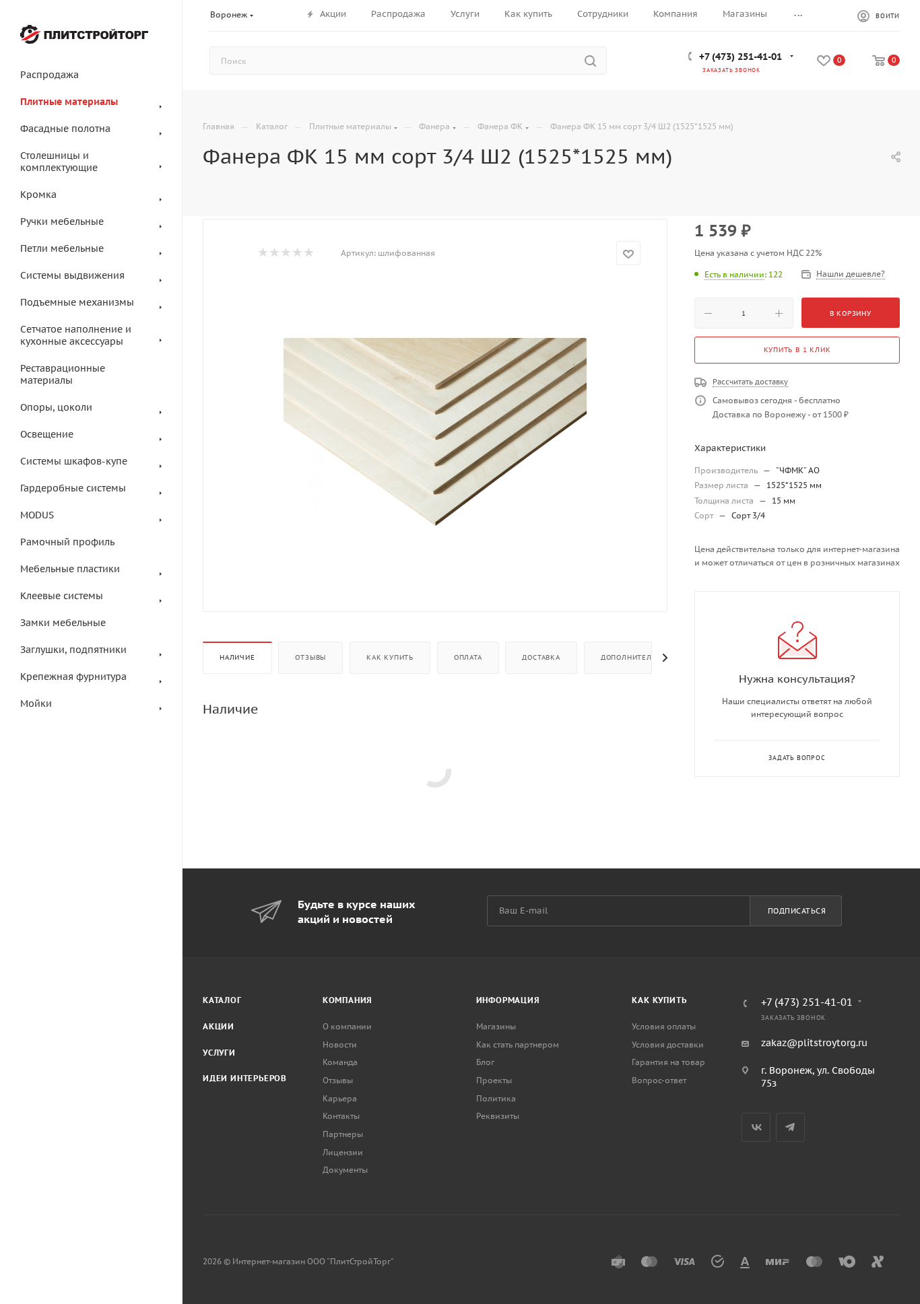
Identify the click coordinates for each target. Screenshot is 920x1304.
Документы (345, 1170)
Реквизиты (497, 1116)
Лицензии (343, 1152)
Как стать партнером (517, 1044)
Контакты (341, 1116)
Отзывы (310, 657)
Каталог (222, 1000)
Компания (347, 1000)
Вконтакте (756, 1127)
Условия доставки (668, 1044)
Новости (340, 1044)
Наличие (237, 657)
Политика (496, 1098)
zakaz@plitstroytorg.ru (814, 1043)
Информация (508, 1000)
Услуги (219, 1053)
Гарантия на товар (668, 1062)
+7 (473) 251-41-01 (740, 56)
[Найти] (590, 60)
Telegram (790, 1127)
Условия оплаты (664, 1026)
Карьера (340, 1098)
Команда (340, 1062)
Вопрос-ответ (659, 1080)
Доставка (541, 657)
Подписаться (797, 911)
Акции (218, 1026)
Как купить (390, 657)
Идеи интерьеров (245, 1078)
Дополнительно (634, 657)
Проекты (494, 1080)
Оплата (468, 657)
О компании (347, 1026)
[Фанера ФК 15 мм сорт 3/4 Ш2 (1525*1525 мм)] (435, 433)
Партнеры (343, 1134)
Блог (485, 1062)
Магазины (496, 1026)
